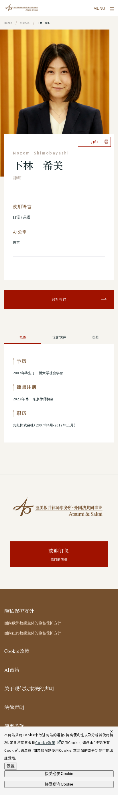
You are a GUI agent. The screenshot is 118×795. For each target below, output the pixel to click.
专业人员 (25, 22)
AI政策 (11, 670)
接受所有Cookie (59, 784)
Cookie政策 (17, 651)
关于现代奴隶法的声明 (29, 688)
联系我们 (59, 299)
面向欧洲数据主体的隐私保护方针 (32, 623)
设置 (11, 765)
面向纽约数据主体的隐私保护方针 (32, 633)
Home (8, 22)
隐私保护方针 (19, 611)
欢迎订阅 (59, 554)
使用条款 (14, 726)
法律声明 (14, 707)
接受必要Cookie (59, 773)
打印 (94, 142)
